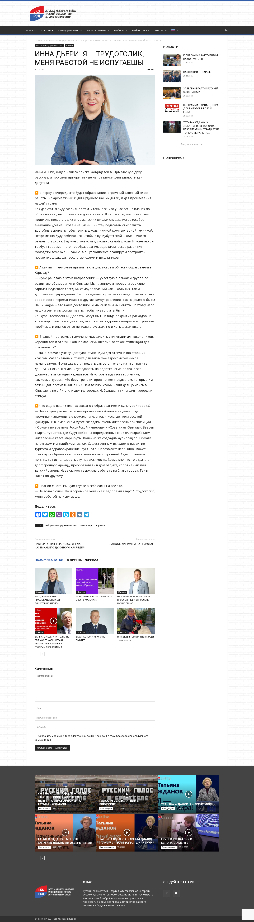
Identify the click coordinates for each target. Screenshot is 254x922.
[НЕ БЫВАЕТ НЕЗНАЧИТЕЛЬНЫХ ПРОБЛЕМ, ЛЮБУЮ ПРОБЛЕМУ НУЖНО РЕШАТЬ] (136, 581)
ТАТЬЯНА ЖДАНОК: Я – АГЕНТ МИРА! (187, 804)
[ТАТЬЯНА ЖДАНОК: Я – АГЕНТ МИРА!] (188, 794)
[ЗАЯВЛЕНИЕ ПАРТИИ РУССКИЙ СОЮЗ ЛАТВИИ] (172, 93)
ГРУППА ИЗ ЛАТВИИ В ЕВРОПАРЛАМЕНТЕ (176, 840)
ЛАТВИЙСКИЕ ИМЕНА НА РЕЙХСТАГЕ (132, 544)
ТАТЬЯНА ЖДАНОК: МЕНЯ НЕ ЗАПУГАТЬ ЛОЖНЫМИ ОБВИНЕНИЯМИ (65, 840)
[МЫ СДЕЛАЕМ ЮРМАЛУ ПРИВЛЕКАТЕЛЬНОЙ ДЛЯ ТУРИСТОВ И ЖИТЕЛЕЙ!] (53, 581)
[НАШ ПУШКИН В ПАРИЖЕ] (172, 76)
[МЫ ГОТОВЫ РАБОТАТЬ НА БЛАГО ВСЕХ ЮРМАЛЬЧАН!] (95, 581)
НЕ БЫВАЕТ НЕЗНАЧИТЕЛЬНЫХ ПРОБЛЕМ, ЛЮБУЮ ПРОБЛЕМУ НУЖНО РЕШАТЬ (133, 600)
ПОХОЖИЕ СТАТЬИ (49, 560)
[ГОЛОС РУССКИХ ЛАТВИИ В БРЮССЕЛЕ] (127, 794)
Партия (46, 30)
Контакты (161, 30)
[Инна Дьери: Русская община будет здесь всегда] (136, 621)
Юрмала (87, 40)
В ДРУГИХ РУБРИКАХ (82, 560)
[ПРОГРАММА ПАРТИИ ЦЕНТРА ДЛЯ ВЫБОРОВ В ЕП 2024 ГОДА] (172, 108)
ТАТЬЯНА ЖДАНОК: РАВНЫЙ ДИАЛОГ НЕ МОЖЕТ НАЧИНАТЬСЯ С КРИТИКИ (126, 840)
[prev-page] (37, 654)
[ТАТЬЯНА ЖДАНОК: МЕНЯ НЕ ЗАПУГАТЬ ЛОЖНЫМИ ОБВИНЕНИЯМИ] (65, 833)
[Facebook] (166, 893)
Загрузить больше (190, 144)
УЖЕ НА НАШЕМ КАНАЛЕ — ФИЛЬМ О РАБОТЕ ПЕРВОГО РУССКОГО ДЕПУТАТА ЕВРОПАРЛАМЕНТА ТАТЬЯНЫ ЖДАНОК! (64, 799)
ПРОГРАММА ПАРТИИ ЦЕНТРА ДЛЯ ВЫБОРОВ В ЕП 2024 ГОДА (200, 108)
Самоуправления (68, 30)
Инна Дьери (86, 525)
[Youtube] (176, 893)
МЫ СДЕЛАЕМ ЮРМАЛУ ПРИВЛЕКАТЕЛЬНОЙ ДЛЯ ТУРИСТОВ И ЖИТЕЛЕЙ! (48, 600)
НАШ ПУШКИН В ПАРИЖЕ (197, 72)
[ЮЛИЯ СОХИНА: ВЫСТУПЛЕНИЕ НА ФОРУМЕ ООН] (172, 60)
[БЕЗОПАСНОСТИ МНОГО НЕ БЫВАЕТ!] (95, 621)
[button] (226, 30)
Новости (31, 30)
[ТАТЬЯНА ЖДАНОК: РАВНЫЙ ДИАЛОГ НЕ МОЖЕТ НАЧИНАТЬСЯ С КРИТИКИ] (127, 833)
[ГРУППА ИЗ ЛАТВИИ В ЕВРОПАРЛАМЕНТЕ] (188, 833)
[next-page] (42, 654)
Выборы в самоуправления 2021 (63, 40)
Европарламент (96, 30)
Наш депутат (44, 808)
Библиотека (139, 30)
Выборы (119, 30)
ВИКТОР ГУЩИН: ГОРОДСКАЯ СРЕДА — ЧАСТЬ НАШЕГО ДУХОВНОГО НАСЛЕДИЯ (59, 545)
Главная (39, 40)
